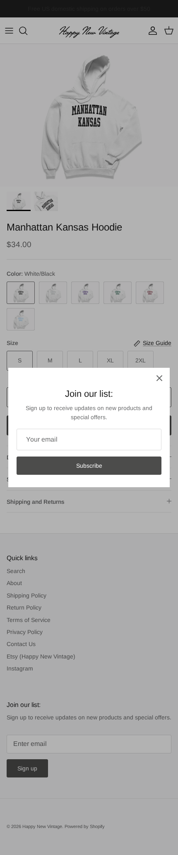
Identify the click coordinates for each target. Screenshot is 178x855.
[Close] (159, 378)
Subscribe (89, 465)
